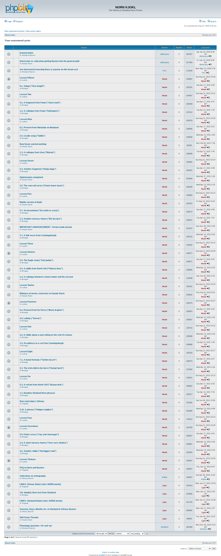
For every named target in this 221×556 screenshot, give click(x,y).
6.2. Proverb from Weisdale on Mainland (39, 127)
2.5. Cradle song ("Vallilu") (32, 136)
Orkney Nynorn (28, 478)
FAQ (203, 21)
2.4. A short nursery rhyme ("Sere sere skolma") (44, 443)
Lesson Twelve (27, 285)
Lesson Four (26, 418)
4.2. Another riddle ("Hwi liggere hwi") (38, 451)
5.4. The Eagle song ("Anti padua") (36, 260)
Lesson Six (25, 376)
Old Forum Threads (29, 517)
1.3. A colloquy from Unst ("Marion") (37, 152)
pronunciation (26, 53)
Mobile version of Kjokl (31, 202)
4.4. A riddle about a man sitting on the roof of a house (46, 335)
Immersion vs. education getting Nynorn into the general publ (49, 61)
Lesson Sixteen (27, 252)
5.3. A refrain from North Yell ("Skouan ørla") (41, 385)
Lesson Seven (27, 161)
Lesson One (25, 326)
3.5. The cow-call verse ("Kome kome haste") (42, 185)
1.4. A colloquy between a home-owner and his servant (46, 277)
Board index (10, 35)
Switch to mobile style (110, 552)
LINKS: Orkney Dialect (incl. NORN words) (40, 484)
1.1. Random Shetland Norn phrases (37, 393)
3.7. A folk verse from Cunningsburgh (38, 235)
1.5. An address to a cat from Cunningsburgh (42, 343)
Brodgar (25, 88)
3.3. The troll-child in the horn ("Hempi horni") (42, 368)
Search (213, 21)
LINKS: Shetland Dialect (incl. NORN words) (41, 501)
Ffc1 (164, 71)
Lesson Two (25, 94)
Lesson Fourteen (28, 302)
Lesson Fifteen (27, 78)
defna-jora (164, 54)
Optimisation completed (31, 177)
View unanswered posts (14, 31)
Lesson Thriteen (28, 459)
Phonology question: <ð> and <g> (36, 526)
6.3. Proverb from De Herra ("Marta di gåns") (42, 310)
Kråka (164, 477)
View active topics (33, 31)
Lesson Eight (26, 351)
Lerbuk (24, 80)
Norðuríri (164, 527)
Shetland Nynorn (28, 55)
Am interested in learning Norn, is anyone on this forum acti (49, 69)
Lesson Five (26, 194)
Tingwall (25, 404)
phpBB (101, 555)
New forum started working (33, 144)
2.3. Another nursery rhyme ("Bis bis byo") (41, 219)
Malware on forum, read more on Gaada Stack (42, 293)
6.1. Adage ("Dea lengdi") (32, 86)
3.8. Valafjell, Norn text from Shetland (38, 492)
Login (9, 21)
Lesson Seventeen (29, 426)
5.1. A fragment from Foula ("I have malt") (40, 102)
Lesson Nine (26, 119)
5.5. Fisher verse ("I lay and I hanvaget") (39, 434)
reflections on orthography (33, 476)
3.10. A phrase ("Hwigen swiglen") (36, 409)
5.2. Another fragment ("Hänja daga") (38, 169)
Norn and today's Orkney (32, 401)
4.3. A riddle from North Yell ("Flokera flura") (41, 268)
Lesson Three (26, 243)
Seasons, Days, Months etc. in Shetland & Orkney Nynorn (48, 509)
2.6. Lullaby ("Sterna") (30, 318)
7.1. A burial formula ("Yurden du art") (38, 360)
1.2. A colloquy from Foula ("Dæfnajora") (39, 111)
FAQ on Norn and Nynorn (32, 467)
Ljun (164, 485)
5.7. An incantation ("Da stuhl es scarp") (39, 210)
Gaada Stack (27, 63)
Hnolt (164, 79)
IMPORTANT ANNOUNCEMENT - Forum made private (46, 227)
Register (19, 21)
